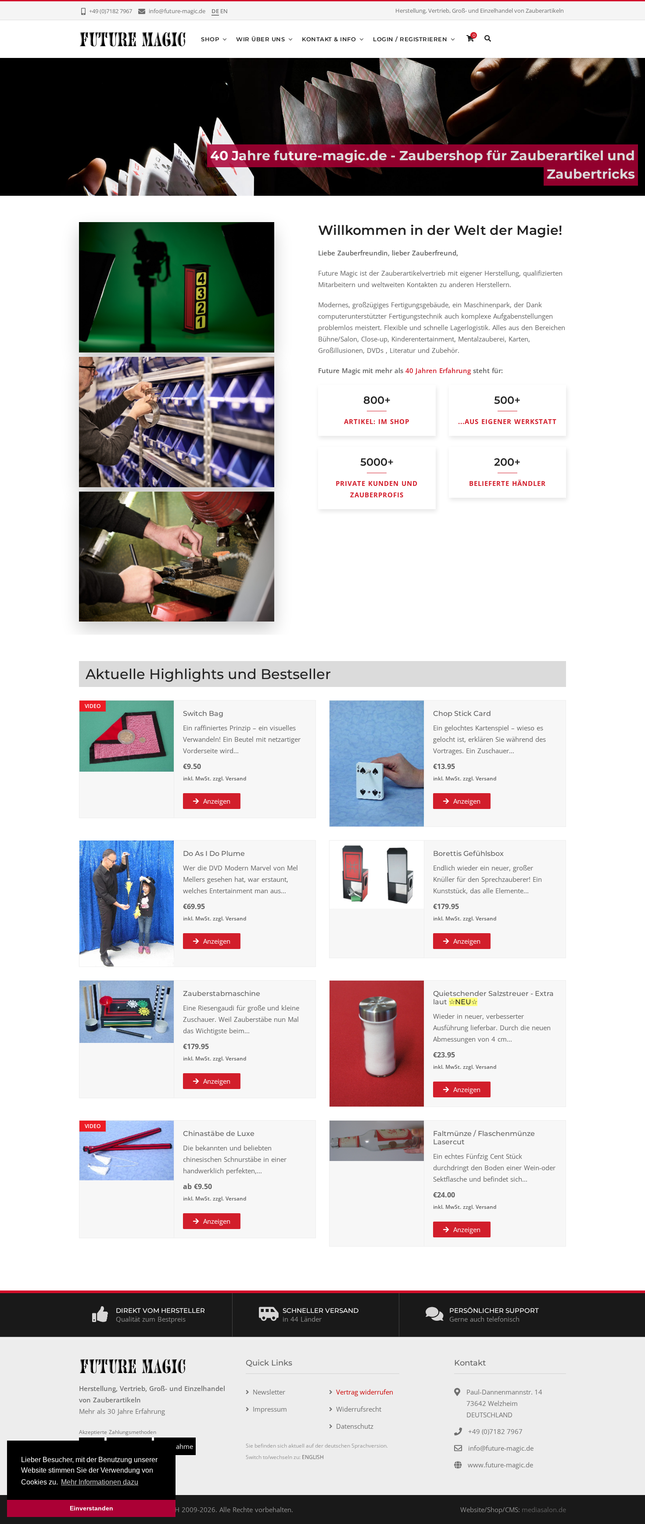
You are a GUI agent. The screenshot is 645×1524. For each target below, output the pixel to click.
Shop (210, 39)
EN (224, 11)
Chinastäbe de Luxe (218, 1133)
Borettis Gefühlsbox (468, 853)
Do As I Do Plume (214, 853)
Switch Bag (203, 713)
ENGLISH (313, 1457)
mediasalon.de (544, 1509)
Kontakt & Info (329, 39)
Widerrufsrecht (358, 1409)
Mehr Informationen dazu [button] (99, 1482)
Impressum (270, 1409)
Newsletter (269, 1391)
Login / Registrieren (410, 39)
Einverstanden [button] (91, 1508)
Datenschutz (354, 1426)
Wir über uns (260, 39)
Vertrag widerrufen (364, 1391)
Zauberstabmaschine (221, 993)
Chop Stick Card (462, 713)
